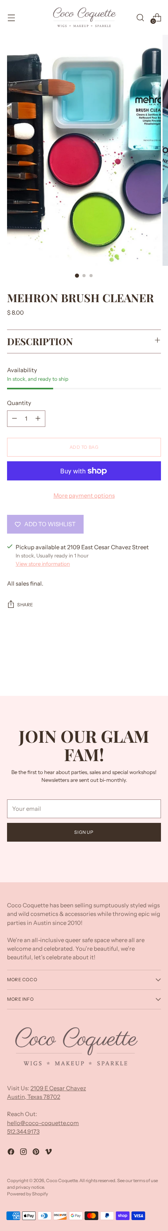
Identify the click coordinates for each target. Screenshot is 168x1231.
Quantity (19, 403)
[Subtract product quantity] (14, 418)
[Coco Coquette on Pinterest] (36, 1153)
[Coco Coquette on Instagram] (24, 1153)
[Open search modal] (140, 17)
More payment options (84, 495)
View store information (43, 564)
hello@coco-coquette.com (43, 1123)
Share (25, 604)
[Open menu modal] (11, 17)
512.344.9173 (23, 1131)
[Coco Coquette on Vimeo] (49, 1153)
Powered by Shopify (27, 1194)
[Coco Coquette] (84, 17)
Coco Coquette (61, 1180)
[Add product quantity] (38, 418)
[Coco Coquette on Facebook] (11, 1153)
